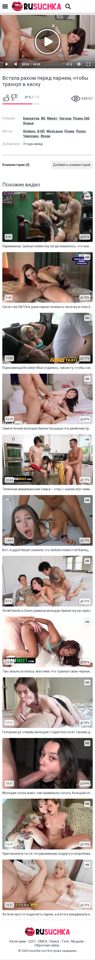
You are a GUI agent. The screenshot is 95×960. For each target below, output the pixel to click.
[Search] (68, 6)
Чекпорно (31, 136)
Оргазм (65, 118)
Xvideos (29, 131)
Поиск (54, 941)
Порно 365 (81, 118)
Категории (18, 941)
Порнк (69, 131)
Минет (52, 118)
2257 (32, 941)
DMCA (42, 941)
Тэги (65, 941)
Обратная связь (47, 945)
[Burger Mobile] (5, 6)
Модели (77, 941)
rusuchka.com (38, 950)
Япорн (45, 136)
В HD (41, 131)
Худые (28, 123)
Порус (81, 131)
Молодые (54, 131)
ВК (43, 118)
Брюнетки (31, 118)
